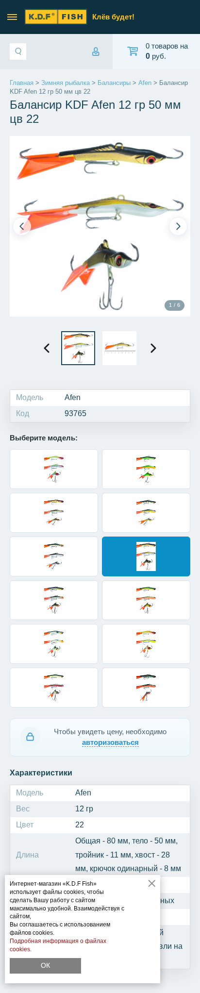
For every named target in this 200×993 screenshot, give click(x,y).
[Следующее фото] (178, 226)
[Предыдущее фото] (22, 226)
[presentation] (46, 348)
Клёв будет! (113, 17)
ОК (45, 965)
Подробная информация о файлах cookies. (58, 945)
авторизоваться (110, 742)
